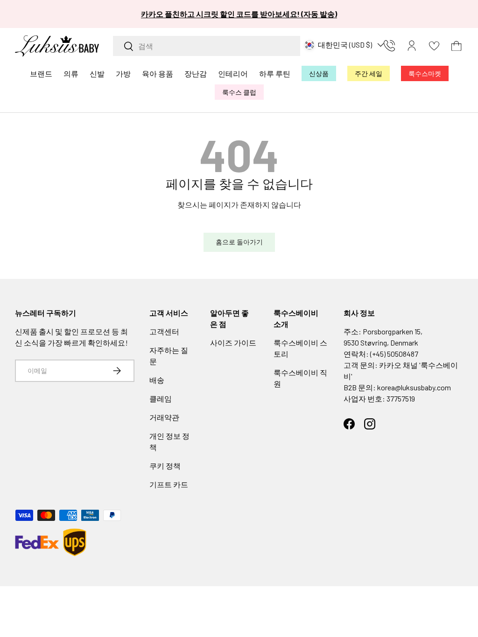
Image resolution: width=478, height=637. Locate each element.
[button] (456, 45)
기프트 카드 (168, 484)
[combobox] (206, 46)
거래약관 (164, 417)
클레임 (160, 398)
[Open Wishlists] (434, 45)
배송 (156, 379)
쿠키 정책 (165, 465)
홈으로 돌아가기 (239, 242)
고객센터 (164, 331)
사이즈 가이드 (233, 342)
